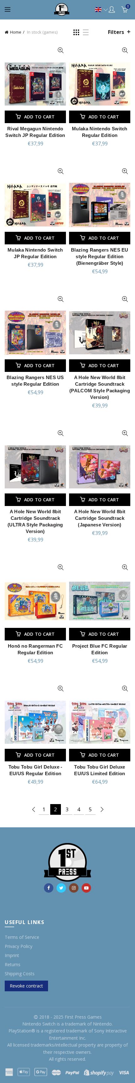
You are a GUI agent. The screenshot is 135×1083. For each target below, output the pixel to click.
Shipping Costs (20, 974)
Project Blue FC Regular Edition (99, 649)
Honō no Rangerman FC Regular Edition (35, 649)
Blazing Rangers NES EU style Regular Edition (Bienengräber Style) (99, 256)
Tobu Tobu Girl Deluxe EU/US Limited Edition (99, 770)
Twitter (61, 888)
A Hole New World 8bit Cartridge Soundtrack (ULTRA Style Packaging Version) (35, 521)
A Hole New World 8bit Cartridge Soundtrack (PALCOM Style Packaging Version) (99, 387)
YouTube (86, 888)
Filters (116, 32)
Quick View (60, 50)
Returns (12, 964)
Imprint (12, 955)
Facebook (48, 888)
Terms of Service (22, 937)
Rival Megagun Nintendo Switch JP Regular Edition (35, 132)
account (111, 9)
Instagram (73, 888)
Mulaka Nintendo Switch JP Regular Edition (35, 253)
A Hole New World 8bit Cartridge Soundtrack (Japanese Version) (99, 518)
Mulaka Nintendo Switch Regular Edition (99, 132)
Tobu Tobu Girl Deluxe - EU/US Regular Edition (35, 770)
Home (15, 32)
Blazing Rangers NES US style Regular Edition (35, 381)
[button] (98, 9)
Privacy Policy (18, 946)
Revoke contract (26, 986)
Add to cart (39, 117)
